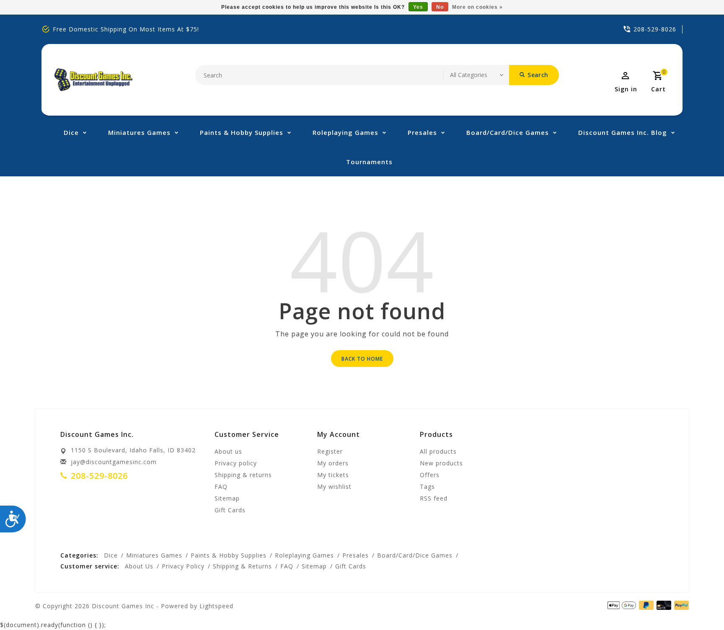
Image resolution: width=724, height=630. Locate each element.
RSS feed (433, 498)
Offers (430, 475)
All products (438, 451)
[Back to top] (698, 604)
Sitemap (227, 498)
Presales (422, 132)
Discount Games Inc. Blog (622, 132)
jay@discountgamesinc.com (114, 462)
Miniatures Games (139, 132)
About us (228, 451)
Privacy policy (236, 463)
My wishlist (334, 487)
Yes (418, 7)
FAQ (221, 487)
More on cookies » (477, 7)
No (440, 7)
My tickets (333, 475)
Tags (427, 487)
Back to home (362, 358)
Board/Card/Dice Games (507, 132)
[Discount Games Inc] (93, 79)
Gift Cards (230, 510)
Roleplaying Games (345, 132)
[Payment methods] (680, 605)
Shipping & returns (243, 475)
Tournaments (369, 162)
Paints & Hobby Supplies (241, 132)
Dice (71, 132)
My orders (333, 463)
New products (441, 463)
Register (330, 451)
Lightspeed (216, 606)
